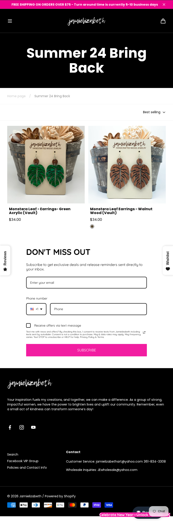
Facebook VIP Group (23, 461)
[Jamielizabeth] (86, 20)
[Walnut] (92, 226)
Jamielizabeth (30, 496)
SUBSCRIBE (86, 350)
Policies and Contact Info (27, 467)
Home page (16, 96)
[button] (10, 21)
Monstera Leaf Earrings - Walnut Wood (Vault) (121, 211)
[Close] (164, 4)
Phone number (36, 298)
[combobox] (36, 309)
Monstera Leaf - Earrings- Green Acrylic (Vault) (40, 211)
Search (12, 454)
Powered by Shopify (60, 496)
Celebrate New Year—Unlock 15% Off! (131, 514)
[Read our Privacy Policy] (144, 332)
